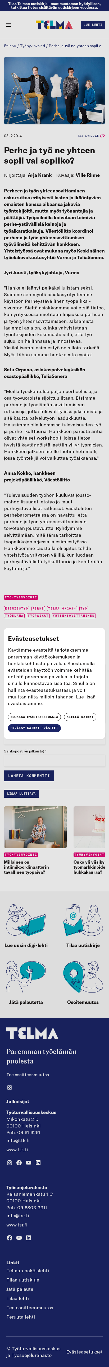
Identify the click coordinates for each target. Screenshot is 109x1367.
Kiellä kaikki (80, 717)
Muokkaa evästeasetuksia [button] (34, 717)
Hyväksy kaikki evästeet (34, 728)
